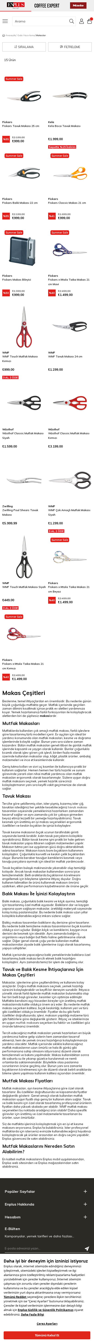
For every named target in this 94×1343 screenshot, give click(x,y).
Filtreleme (72, 47)
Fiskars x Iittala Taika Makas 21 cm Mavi (69, 282)
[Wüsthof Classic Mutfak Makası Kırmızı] (70, 403)
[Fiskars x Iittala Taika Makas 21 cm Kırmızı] (24, 634)
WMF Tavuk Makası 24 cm (65, 356)
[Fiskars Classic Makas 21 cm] (70, 173)
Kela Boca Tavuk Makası (64, 126)
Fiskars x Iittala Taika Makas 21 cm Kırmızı (23, 666)
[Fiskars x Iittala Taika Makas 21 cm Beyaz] (70, 557)
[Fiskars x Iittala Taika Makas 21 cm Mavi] (70, 250)
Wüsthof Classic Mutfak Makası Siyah (23, 436)
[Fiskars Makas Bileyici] (24, 250)
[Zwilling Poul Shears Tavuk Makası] (24, 480)
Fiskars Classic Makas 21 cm (67, 202)
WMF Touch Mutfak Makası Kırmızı (20, 359)
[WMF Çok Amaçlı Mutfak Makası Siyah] (70, 480)
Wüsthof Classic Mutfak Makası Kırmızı (68, 436)
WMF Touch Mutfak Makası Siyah (24, 587)
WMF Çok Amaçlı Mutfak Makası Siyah (69, 512)
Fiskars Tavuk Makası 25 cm (20, 126)
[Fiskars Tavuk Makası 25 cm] (24, 96)
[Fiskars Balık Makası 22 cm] (24, 173)
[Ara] (72, 21)
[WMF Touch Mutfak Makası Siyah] (24, 557)
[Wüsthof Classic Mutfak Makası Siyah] (24, 403)
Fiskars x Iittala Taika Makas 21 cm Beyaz (69, 589)
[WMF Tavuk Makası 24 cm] (70, 326)
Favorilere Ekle (36, 83)
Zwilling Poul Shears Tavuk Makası (20, 512)
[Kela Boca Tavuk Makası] (70, 96)
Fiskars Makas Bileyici (16, 279)
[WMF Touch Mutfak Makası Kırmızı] (24, 326)
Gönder (87, 1248)
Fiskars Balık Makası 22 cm (20, 202)
